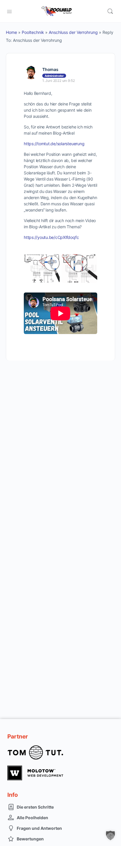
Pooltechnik (33, 32)
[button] (110, 835)
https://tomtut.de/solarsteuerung (54, 143)
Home (11, 32)
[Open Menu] (9, 11)
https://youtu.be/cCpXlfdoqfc (51, 237)
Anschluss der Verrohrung (73, 32)
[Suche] (110, 11)
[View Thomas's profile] (31, 72)
